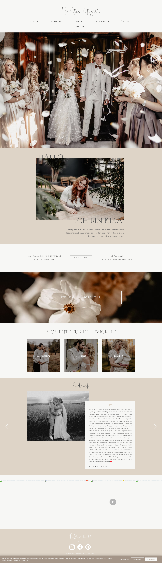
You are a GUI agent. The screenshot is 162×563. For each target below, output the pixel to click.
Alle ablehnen (137, 559)
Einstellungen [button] (124, 559)
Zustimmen (151, 559)
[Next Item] (157, 502)
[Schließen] (159, 559)
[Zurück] (7, 426)
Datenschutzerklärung (20, 560)
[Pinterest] (88, 547)
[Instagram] (72, 547)
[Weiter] (155, 426)
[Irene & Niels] (77, 471)
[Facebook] (80, 547)
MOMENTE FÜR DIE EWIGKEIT (81, 332)
